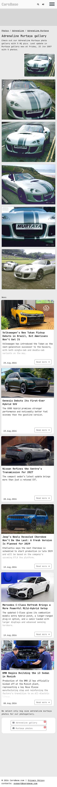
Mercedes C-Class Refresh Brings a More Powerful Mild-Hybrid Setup (27, 606)
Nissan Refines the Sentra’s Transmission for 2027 (22, 470)
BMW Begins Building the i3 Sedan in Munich (26, 674)
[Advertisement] (28, 17)
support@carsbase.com (25, 783)
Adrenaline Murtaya (38, 30)
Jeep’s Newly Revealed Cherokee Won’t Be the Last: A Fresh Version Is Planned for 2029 (27, 540)
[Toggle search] (38, 4)
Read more (42, 362)
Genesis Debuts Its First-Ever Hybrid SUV (24, 402)
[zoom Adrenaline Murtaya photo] (52, 74)
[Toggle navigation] (51, 4)
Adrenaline (18, 30)
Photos (5, 30)
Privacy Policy (36, 780)
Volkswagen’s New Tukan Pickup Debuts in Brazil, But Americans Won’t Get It (25, 336)
